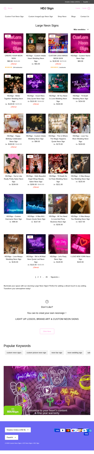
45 (47, 277)
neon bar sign (57, 353)
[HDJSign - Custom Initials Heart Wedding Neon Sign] (36, 43)
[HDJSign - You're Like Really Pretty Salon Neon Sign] (14, 163)
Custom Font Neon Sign (14, 16)
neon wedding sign (75, 353)
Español (85, 2)
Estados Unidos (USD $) (72, 2)
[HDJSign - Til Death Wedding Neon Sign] (80, 83)
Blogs (73, 16)
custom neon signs (14, 353)
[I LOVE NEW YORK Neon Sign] (80, 244)
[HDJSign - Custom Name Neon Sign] (80, 43)
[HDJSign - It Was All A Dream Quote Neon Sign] (36, 204)
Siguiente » (55, 277)
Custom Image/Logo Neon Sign (41, 16)
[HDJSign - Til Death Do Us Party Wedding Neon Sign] (58, 163)
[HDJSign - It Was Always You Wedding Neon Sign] (80, 163)
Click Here (47, 331)
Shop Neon (62, 16)
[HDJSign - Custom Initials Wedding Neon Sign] (36, 123)
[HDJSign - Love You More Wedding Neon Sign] (80, 123)
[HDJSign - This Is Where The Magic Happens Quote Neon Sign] (58, 123)
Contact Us (85, 16)
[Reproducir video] (47, 390)
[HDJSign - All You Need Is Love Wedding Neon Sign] (58, 83)
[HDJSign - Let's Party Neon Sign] (58, 244)
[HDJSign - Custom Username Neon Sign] (14, 204)
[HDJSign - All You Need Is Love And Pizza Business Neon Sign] (58, 204)
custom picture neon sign (36, 353)
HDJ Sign (36, 443)
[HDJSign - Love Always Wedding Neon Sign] (14, 244)
